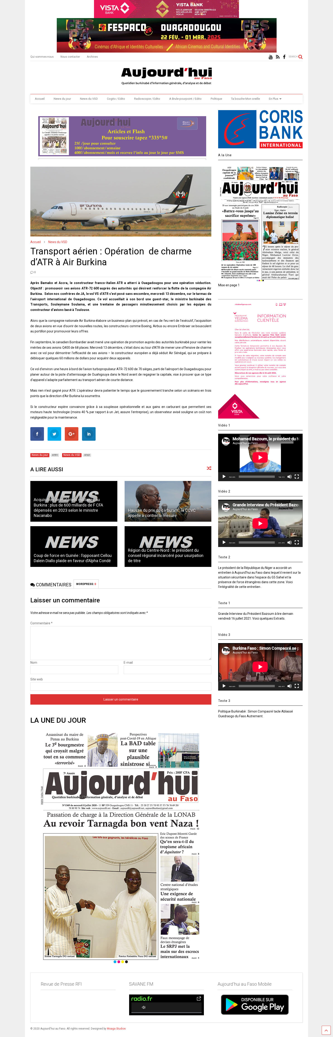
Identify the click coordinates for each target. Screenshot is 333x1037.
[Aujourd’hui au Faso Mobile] (254, 1004)
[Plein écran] (296, 476)
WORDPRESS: (86, 584)
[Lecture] (224, 476)
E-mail (128, 662)
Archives (92, 56)
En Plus (273, 98)
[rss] (278, 57)
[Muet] (289, 476)
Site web (36, 679)
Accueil (40, 98)
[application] (260, 457)
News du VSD (89, 98)
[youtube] (271, 57)
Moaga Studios (116, 1028)
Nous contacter (70, 56)
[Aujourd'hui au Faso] (166, 75)
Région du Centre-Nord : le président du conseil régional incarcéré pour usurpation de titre (165, 555)
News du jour (62, 98)
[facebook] (284, 57)
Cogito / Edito (116, 98)
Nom (33, 662)
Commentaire (41, 623)
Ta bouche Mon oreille (245, 98)
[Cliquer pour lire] (168, 501)
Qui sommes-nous (42, 56)
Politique (216, 98)
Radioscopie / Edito (147, 98)
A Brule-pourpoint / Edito (185, 98)
